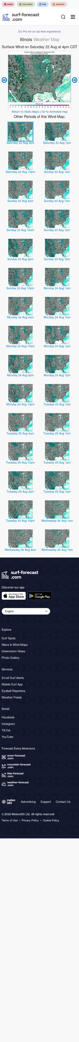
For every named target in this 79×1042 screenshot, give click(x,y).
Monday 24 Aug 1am (57, 288)
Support (46, 801)
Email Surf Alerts (13, 677)
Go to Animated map (55, 111)
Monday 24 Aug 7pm (57, 375)
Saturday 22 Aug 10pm (20, 172)
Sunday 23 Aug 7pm (57, 259)
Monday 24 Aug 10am (20, 346)
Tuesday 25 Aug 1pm (57, 462)
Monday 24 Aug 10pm (20, 404)
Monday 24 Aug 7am (57, 317)
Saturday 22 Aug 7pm (57, 143)
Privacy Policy (30, 820)
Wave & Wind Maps (15, 644)
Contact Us (63, 801)
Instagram (8, 723)
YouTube (7, 736)
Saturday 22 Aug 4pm (20, 143)
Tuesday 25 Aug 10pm (20, 520)
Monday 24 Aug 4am (20, 317)
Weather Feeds (12, 697)
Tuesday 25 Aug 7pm (57, 491)
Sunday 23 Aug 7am (57, 201)
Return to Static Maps (25, 111)
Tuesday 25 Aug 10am (20, 462)
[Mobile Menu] (73, 17)
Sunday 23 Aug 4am (20, 201)
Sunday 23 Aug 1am (57, 172)
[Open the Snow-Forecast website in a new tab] (8, 4)
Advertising (28, 801)
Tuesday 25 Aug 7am (57, 433)
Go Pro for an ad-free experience (39, 31)
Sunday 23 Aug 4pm (20, 259)
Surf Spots (9, 638)
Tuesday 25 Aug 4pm (20, 491)
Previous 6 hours (5, 80)
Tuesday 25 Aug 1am (57, 404)
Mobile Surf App (12, 684)
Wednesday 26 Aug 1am (57, 520)
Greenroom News (13, 651)
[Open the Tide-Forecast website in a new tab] (43, 4)
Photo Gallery (11, 657)
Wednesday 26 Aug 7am (57, 550)
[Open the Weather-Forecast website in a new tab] (58, 4)
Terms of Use (9, 820)
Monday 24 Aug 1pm (57, 346)
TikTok (6, 730)
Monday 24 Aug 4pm (20, 375)
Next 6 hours (74, 80)
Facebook (8, 717)
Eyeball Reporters (13, 690)
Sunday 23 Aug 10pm (20, 288)
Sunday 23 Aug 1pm (57, 230)
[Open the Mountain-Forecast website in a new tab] (26, 4)
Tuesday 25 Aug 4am (20, 433)
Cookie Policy (51, 820)
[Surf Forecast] (20, 17)
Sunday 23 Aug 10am (20, 230)
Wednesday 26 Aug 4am (20, 550)
